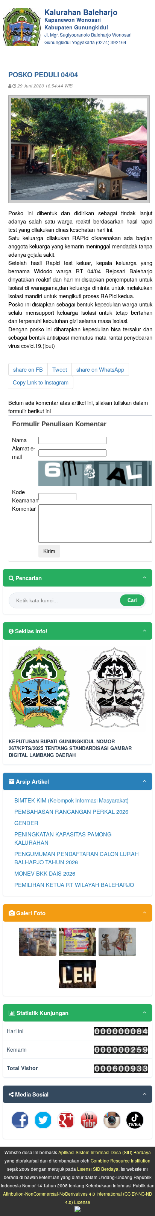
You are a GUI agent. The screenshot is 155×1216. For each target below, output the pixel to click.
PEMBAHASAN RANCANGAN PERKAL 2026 (71, 811)
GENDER (26, 823)
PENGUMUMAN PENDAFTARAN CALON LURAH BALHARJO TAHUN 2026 (76, 858)
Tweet (59, 369)
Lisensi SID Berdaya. (98, 1169)
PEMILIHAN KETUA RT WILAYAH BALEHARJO (74, 884)
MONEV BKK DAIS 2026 (44, 873)
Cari (132, 600)
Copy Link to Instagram (40, 382)
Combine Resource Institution (120, 1161)
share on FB (28, 369)
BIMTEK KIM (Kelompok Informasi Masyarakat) (71, 800)
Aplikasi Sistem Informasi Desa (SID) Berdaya (104, 1152)
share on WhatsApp (100, 369)
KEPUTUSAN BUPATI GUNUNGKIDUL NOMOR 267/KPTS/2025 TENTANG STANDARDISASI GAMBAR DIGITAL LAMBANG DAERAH (70, 748)
